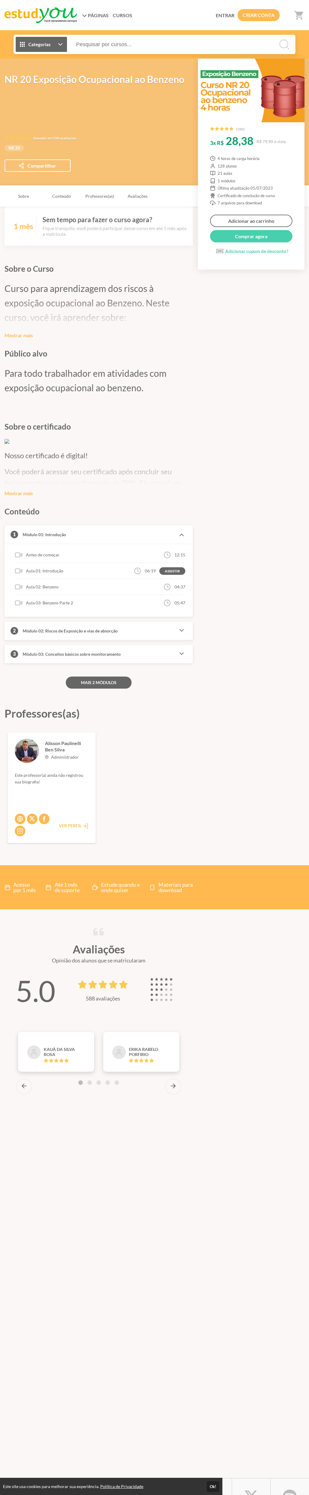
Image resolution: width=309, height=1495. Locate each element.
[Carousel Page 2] (89, 1082)
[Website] (20, 819)
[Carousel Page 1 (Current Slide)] (80, 1082)
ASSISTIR (172, 571)
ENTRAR (225, 15)
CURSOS (122, 15)
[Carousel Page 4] (107, 1082)
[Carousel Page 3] (98, 1082)
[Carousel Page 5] (116, 1082)
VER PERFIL (70, 825)
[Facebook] (44, 819)
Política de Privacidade (121, 1486)
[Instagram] (20, 831)
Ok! (213, 1486)
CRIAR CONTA (259, 15)
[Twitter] (32, 819)
